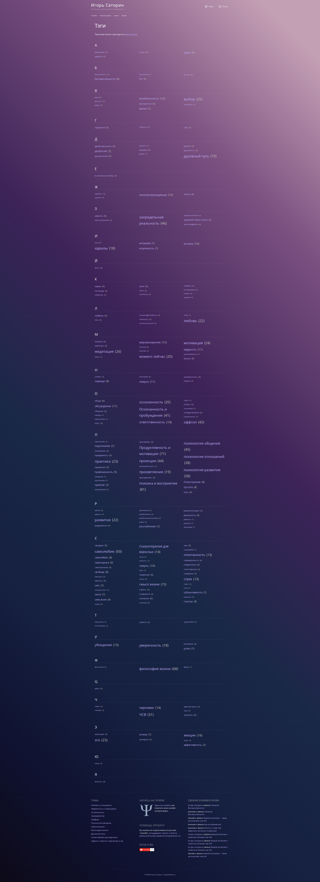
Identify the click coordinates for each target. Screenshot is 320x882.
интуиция (144, 243)
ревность (187, 519)
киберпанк (99, 295)
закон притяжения (102, 220)
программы (144, 442)
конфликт (187, 286)
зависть (99, 215)
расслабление (147, 526)
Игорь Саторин (107, 5)
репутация (188, 527)
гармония (100, 127)
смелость (143, 561)
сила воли (100, 599)
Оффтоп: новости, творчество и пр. (107, 841)
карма (98, 286)
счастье (188, 601)
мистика (142, 347)
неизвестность (190, 377)
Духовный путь (98, 834)
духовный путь (196, 156)
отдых (186, 400)
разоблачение (144, 514)
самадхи (99, 545)
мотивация (193, 342)
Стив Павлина (190, 569)
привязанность (104, 472)
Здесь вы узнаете (162, 805)
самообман (101, 557)
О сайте (94, 15)
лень (97, 320)
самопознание (101, 567)
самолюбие (104, 551)
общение (99, 411)
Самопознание (98, 826)
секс (97, 585)
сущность (187, 597)
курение (187, 297)
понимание (100, 451)
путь (186, 492)
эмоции (190, 735)
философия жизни (155, 668)
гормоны (142, 127)
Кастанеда (99, 291)
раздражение (101, 525)
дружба (187, 146)
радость (98, 514)
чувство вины (190, 706)
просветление (151, 471)
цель (97, 688)
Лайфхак (95, 819)
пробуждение (100, 489)
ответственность (152, 422)
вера (96, 97)
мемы (97, 357)
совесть (142, 589)
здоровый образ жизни (196, 219)
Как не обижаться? (212, 824)
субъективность (193, 592)
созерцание (144, 594)
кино (141, 286)
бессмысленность (105, 79)
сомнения (143, 603)
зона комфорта (191, 224)
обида (98, 400)
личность (143, 319)
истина (188, 243)
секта (98, 594)
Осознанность (97, 812)
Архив (124, 15)
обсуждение (103, 406)
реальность (190, 515)
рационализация (191, 510)
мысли (187, 358)
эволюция (99, 734)
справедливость (191, 560)
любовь (190, 320)
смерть (144, 565)
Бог (141, 78)
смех (141, 570)
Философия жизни (99, 830)
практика (103, 461)
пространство (145, 477)
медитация (104, 351)
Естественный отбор (104, 175)
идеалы (101, 248)
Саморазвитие (97, 816)
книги (141, 290)
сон (185, 545)
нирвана (187, 381)
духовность (189, 150)
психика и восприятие (158, 483)
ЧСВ (142, 714)
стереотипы (190, 564)
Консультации (105, 15)
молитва (142, 351)
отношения (188, 408)
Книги (116, 15)
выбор (189, 99)
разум (141, 522)
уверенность (150, 645)
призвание (99, 477)
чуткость (188, 714)
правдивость (101, 455)
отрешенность (189, 417)
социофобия (189, 550)
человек (98, 710)
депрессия (101, 151)
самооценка (102, 562)
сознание (144, 598)
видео (97, 105)
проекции (147, 460)
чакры (97, 706)
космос (186, 293)
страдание (188, 573)
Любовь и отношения (101, 805)
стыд (186, 588)
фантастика (99, 667)
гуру (186, 127)
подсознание (102, 446)
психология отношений (204, 456)
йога (97, 268)
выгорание (188, 104)
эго (97, 740)
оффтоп (190, 422)
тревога (142, 622)
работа (97, 510)
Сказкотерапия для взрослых (104, 837)
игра (96, 242)
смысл (141, 579)
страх (188, 579)
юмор (97, 763)
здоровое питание (191, 215)
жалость (98, 197)
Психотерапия (192, 482)
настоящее (143, 377)
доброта (142, 146)
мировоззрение (150, 342)
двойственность (103, 146)
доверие (143, 150)
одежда (98, 415)
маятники (99, 345)
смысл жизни (149, 584)
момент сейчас (152, 356)
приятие (100, 485)
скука (141, 557)
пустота (188, 487)
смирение (144, 574)
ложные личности (146, 323)
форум (186, 667)
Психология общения (101, 823)
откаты (187, 404)
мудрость (190, 349)
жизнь (187, 194)
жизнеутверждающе (153, 195)
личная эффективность (148, 315)
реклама (187, 523)
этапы (186, 740)
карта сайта (131, 34)
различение (144, 510)
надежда (100, 381)
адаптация (99, 52)
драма (141, 154)
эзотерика (143, 739)
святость (99, 580)
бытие (187, 74)
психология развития (202, 469)
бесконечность (101, 74)
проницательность (146, 466)
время (143, 108)
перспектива (100, 441)
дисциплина (101, 156)
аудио (187, 52)
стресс (186, 584)
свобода (99, 572)
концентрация (189, 290)
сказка (97, 604)
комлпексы (143, 294)
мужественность (190, 354)
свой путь (98, 577)
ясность (98, 781)
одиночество (100, 419)
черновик (146, 707)
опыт (97, 423)
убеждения (103, 645)
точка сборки (100, 626)
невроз (144, 381)
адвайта (98, 56)
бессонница (143, 74)
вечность (98, 101)
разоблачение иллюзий (148, 518)
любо (186, 315)
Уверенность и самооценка (103, 808)
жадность (98, 194)
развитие (103, 519)
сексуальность (100, 590)
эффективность (193, 745)
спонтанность (194, 555)
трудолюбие (189, 622)
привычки (100, 467)
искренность (146, 248)
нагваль (98, 377)
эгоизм (143, 734)
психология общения (202, 443)
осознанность (151, 402)
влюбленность (149, 98)
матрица (98, 341)
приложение (100, 480)
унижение (188, 644)
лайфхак (99, 315)
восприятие (145, 103)
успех (187, 648)
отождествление (191, 412)
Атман (142, 52)
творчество (99, 622)
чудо (186, 710)
